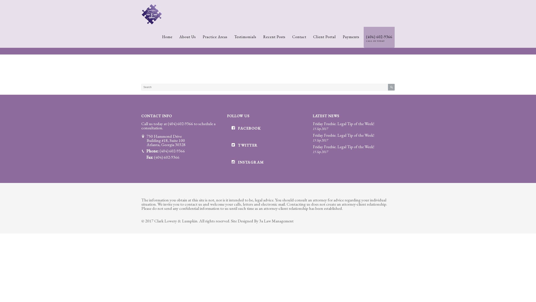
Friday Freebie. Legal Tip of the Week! (343, 123)
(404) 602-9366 (180, 123)
